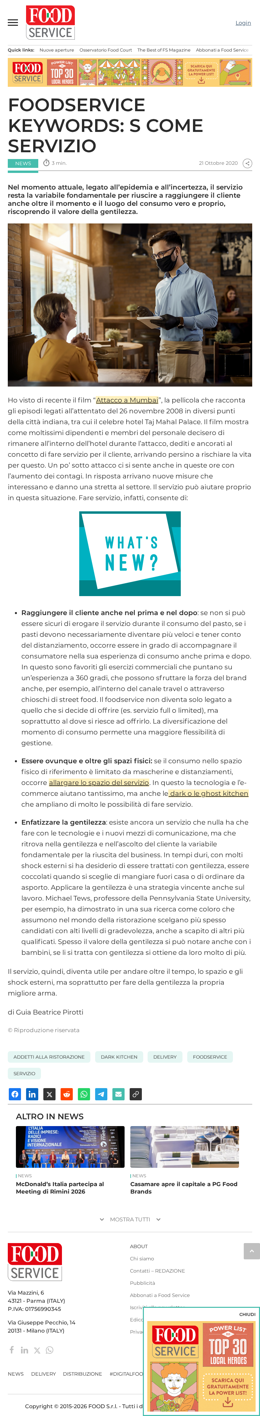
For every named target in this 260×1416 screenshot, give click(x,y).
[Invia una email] (118, 1094)
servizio (24, 1073)
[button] (13, 22)
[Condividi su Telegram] (101, 1094)
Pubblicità (142, 1283)
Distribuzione (82, 1374)
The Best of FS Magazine (164, 50)
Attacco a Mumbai (127, 400)
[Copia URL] (136, 1094)
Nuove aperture (57, 50)
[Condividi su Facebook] (15, 1094)
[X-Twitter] (38, 1349)
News (25, 1176)
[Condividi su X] (49, 1094)
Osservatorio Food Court (106, 50)
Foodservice (210, 1057)
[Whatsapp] (49, 1349)
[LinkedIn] (25, 1349)
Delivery (43, 1374)
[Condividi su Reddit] (67, 1094)
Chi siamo (142, 1259)
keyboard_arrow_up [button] (252, 1251)
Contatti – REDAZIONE (157, 1271)
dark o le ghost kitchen (208, 793)
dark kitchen (119, 1057)
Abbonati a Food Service (222, 50)
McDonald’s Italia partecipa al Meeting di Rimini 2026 (60, 1188)
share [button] (247, 163)
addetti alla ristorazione (49, 1057)
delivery (165, 1057)
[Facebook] (13, 1349)
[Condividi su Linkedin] (32, 1094)
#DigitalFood (128, 1374)
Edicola (139, 1320)
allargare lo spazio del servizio (99, 783)
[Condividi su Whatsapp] (84, 1094)
